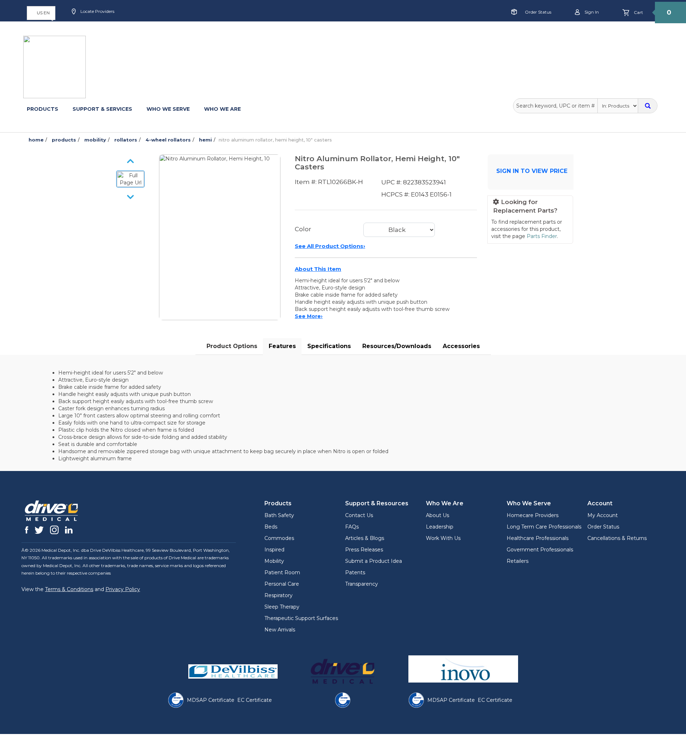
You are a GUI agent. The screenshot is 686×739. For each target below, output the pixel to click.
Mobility (274, 561)
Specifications (329, 346)
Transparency (361, 584)
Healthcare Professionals (537, 538)
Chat (238, 34)
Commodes (279, 538)
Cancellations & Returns (617, 538)
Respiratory (278, 595)
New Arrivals (279, 629)
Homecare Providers (532, 515)
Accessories (461, 346)
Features (282, 346)
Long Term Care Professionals (544, 527)
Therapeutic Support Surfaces (301, 618)
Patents (355, 572)
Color (303, 229)
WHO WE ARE (222, 109)
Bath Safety (279, 515)
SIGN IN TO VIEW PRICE (531, 171)
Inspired (274, 549)
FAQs (352, 527)
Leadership (439, 527)
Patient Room (282, 572)
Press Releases (364, 549)
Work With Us (443, 538)
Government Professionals (540, 549)
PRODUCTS (42, 109)
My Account (602, 515)
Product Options (232, 346)
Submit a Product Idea (373, 561)
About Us (437, 515)
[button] (41, 13)
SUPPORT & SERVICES (102, 109)
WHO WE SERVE (168, 109)
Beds (270, 527)
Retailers (517, 561)
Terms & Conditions (69, 589)
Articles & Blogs (364, 538)
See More (309, 316)
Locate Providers (96, 11)
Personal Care (281, 584)
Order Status (538, 12)
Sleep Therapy (281, 607)
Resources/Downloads (396, 346)
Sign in (591, 12)
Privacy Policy (122, 589)
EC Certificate (254, 700)
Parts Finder (542, 236)
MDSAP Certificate (210, 700)
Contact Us (359, 515)
